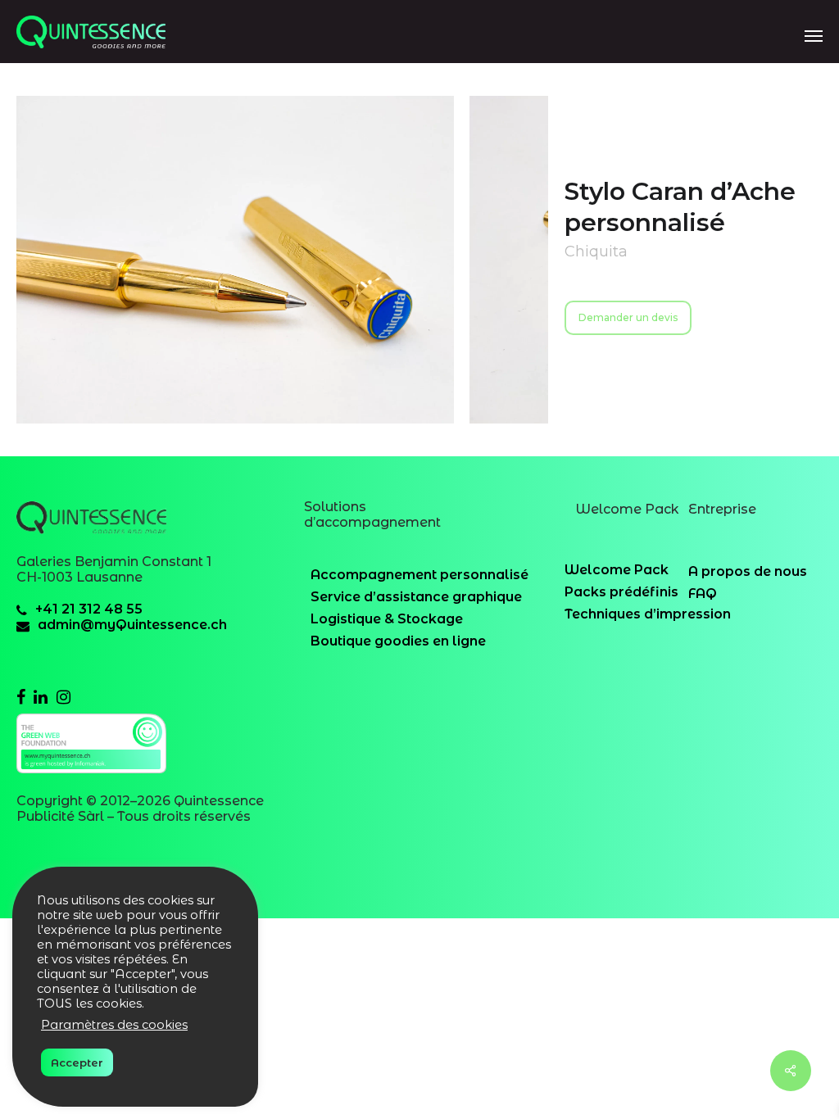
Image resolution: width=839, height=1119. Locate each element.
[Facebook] (20, 696)
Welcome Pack (617, 570)
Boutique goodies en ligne (398, 641)
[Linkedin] (41, 696)
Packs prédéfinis (621, 592)
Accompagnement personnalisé (419, 574)
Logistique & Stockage (387, 619)
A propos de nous (747, 571)
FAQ (702, 593)
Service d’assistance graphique (416, 597)
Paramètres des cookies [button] (114, 1024)
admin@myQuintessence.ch (132, 624)
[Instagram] (63, 696)
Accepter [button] (77, 1062)
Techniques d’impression (648, 614)
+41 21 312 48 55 (89, 609)
